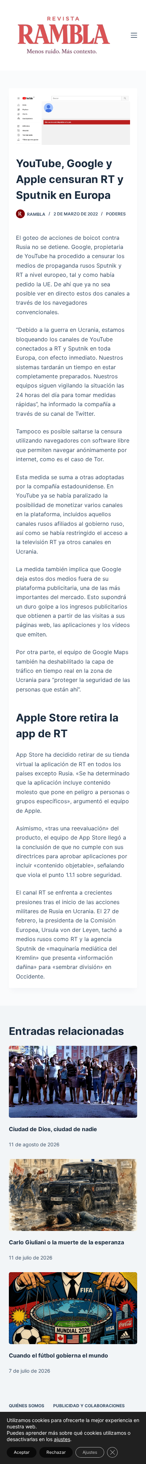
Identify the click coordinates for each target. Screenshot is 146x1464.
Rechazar (56, 1452)
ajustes (62, 1439)
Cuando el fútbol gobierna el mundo (58, 1355)
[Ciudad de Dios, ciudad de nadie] (73, 1082)
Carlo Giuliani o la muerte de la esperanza (66, 1242)
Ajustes (90, 1452)
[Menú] (134, 35)
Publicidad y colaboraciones (89, 1405)
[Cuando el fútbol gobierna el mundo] (73, 1308)
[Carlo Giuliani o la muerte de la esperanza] (73, 1195)
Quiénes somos (26, 1405)
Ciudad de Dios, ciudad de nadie (53, 1129)
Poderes (116, 213)
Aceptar (21, 1452)
